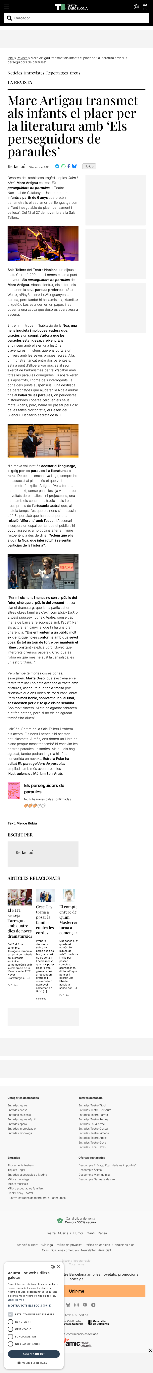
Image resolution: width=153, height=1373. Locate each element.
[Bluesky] (68, 1305)
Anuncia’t (104, 1250)
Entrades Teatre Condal (93, 1128)
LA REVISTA (20, 82)
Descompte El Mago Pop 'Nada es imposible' (107, 1165)
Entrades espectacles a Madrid (27, 1174)
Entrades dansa (17, 1110)
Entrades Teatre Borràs (93, 1114)
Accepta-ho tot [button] (34, 1354)
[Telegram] (93, 1305)
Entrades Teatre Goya (92, 1142)
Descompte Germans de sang (97, 1179)
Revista (22, 58)
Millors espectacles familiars (26, 1188)
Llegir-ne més (16, 1299)
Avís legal (47, 1245)
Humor (78, 1233)
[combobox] (80, 18)
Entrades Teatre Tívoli (92, 1105)
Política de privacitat (69, 1245)
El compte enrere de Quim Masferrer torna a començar (68, 919)
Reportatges (57, 72)
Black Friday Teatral (20, 1193)
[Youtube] (85, 1304)
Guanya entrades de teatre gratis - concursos (37, 1197)
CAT (146, 5)
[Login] (136, 6)
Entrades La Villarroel (91, 1124)
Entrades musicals (19, 1114)
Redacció (16, 166)
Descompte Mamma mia (94, 1174)
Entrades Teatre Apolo (92, 1137)
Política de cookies (97, 1245)
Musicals (64, 1233)
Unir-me (76, 1291)
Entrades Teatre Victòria (93, 1133)
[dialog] (34, 1315)
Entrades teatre (17, 1105)
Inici (11, 58)
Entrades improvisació (22, 1128)
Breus (75, 72)
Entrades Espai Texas (92, 1147)
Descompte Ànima (90, 1169)
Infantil (90, 1233)
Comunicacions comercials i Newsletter (69, 1250)
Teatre (51, 1233)
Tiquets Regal (16, 1169)
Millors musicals (18, 1183)
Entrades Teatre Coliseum (94, 1110)
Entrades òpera (17, 1124)
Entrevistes (34, 72)
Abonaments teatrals (21, 1165)
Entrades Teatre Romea (93, 1119)
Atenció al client (27, 1245)
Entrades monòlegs (20, 1133)
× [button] (58, 1266)
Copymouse (76, 1264)
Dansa (102, 1233)
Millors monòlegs (18, 1179)
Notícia (89, 166)
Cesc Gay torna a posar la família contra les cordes (45, 919)
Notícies (15, 72)
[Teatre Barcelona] (71, 7)
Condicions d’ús (123, 1245)
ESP (145, 9)
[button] (34, 1305)
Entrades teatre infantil (22, 1119)
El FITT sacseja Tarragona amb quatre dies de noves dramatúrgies (20, 923)
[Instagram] (76, 1305)
